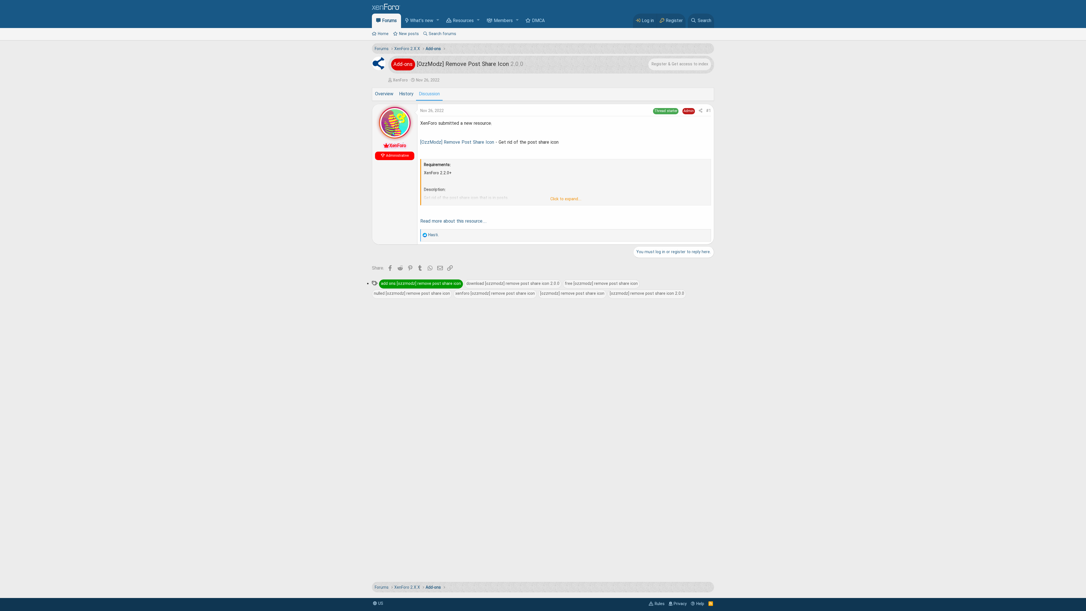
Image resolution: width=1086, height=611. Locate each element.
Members (503, 21)
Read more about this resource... (453, 221)
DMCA (538, 21)
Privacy (680, 604)
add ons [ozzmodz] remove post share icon (421, 284)
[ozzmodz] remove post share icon (572, 294)
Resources (463, 21)
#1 (708, 111)
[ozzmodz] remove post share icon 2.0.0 (647, 294)
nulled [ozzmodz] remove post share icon (412, 294)
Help (700, 604)
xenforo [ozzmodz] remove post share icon (495, 294)
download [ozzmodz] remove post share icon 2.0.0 (512, 284)
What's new (421, 21)
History (406, 94)
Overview (384, 94)
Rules (660, 604)
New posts (409, 34)
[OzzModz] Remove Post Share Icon (457, 142)
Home (383, 34)
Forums (389, 21)
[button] (438, 20)
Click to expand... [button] (565, 199)
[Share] (700, 111)
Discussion (429, 94)
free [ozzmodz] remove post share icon (601, 284)
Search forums (442, 34)
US (380, 604)
